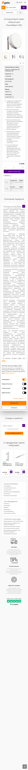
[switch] (24, 384)
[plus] (22, 167)
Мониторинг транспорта (10, 496)
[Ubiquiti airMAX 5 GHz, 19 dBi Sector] (7, 455)
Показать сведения (18, 398)
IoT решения (7, 494)
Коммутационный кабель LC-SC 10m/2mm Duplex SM (12, 531)
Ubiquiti (7, 91)
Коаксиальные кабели (9, 513)
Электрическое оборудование (12, 492)
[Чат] (25, 766)
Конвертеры (7, 509)
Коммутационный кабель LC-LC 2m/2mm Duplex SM (12, 524)
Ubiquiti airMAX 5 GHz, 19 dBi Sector (6, 464)
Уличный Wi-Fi (7, 490)
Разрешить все (14, 403)
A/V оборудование (8, 511)
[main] (6, 3)
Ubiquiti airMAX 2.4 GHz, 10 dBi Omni (20, 464)
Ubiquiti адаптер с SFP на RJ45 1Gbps (13, 521)
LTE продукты (7, 486)
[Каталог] (3, 7)
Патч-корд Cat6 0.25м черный (11, 529)
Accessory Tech (9, 12)
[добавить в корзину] (11, 473)
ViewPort (6, 507)
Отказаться (14, 407)
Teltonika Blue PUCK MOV (10, 534)
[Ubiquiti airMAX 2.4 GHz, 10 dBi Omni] (20, 455)
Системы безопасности (10, 488)
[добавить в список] (23, 63)
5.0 (4, 461)
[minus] (5, 167)
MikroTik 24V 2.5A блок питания (12, 527)
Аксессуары (8, 97)
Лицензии (6, 504)
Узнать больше (10, 373)
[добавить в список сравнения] (20, 63)
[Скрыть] (23, 206)
